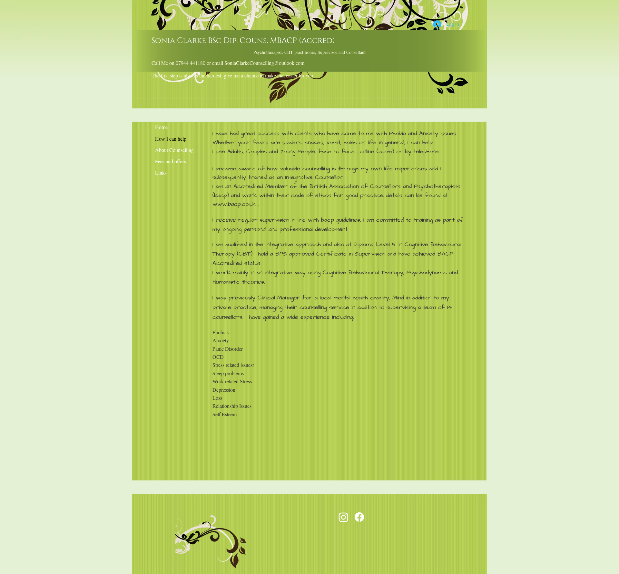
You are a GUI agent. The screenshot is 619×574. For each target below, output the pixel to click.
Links (161, 172)
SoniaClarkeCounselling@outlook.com (264, 62)
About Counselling (174, 149)
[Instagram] (343, 517)
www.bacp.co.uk (234, 204)
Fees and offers (170, 161)
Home (161, 127)
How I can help (170, 138)
